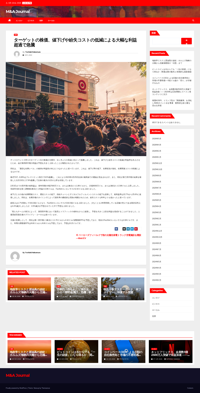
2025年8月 (156, 182)
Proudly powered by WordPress (16, 388)
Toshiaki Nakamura (33, 52)
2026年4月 (156, 145)
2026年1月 (156, 157)
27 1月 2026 (158, 359)
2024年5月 (156, 262)
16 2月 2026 (111, 359)
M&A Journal (18, 11)
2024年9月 (156, 243)
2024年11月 (157, 231)
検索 (154, 33)
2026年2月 (156, 151)
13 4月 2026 (64, 359)
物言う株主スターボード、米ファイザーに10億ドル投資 (122, 291)
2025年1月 (156, 225)
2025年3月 (156, 212)
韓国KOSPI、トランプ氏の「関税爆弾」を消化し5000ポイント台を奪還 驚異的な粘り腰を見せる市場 (172, 103)
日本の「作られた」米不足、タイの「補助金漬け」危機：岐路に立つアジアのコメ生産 (75, 292)
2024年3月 (156, 274)
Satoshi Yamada (173, 359)
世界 (41, 20)
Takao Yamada (78, 296)
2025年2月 (156, 219)
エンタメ (19, 20)
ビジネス (31, 20)
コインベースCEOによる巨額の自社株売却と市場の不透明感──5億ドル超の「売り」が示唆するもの (171, 80)
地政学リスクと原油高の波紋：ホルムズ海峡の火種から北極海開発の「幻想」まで (29, 292)
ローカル (51, 20)
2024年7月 (156, 249)
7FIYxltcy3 (29, 296)
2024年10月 (157, 237)
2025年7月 (156, 188)
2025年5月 (156, 200)
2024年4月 (156, 268)
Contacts (190, 388)
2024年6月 (156, 256)
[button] (193, 20)
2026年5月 (156, 139)
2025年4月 (156, 206)
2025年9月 (156, 176)
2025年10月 (157, 169)
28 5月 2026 (16, 359)
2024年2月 (156, 280)
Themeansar (46, 388)
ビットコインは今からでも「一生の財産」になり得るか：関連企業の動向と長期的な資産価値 (76, 354)
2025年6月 (156, 194)
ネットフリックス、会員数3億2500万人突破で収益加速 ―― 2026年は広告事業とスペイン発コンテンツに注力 (171, 91)
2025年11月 (157, 163)
